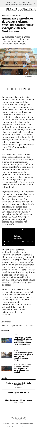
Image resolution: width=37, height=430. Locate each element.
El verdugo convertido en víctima (18, 400)
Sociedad (4, 325)
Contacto (6, 423)
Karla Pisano (18, 387)
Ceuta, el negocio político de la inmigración (18, 384)
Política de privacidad (27, 423)
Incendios (17, 364)
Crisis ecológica (26, 364)
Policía (16, 335)
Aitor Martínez (18, 402)
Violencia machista (19, 349)
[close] (34, 3)
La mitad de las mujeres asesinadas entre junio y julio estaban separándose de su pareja (23, 356)
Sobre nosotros (25, 427)
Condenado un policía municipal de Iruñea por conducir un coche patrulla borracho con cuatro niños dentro (23, 341)
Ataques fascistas (7, 15)
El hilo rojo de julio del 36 (18, 392)
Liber (18, 394)
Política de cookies (13, 427)
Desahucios (17, 15)
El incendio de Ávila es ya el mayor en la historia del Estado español (22, 369)
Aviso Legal (14, 423)
